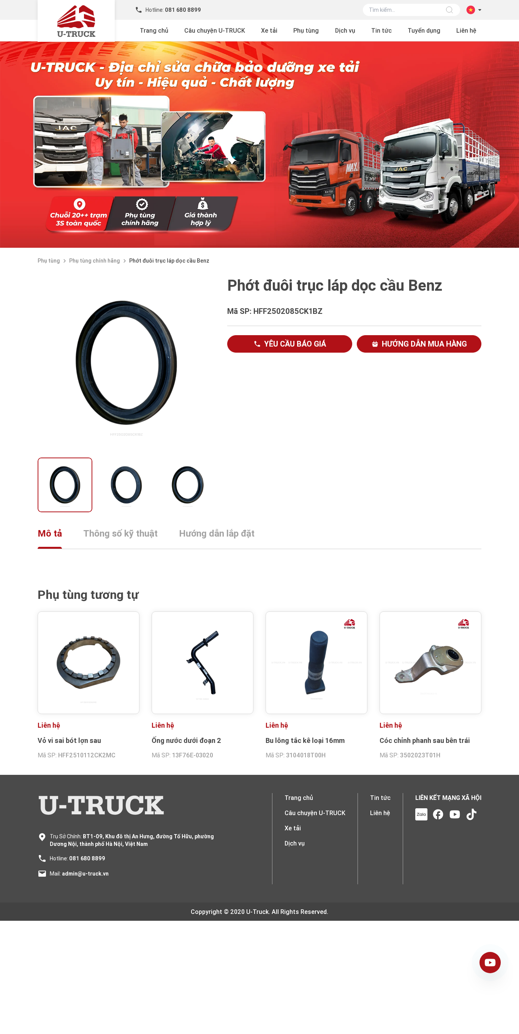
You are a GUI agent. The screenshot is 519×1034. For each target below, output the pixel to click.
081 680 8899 (87, 858)
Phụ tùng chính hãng (94, 260)
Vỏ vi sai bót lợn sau (69, 740)
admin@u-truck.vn (85, 873)
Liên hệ (466, 30)
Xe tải (269, 30)
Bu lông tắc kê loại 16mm (305, 740)
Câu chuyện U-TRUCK (214, 30)
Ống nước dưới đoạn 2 (186, 740)
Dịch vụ (345, 30)
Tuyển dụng (424, 30)
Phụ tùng (306, 30)
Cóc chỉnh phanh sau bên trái (425, 740)
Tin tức (381, 30)
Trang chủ (154, 30)
